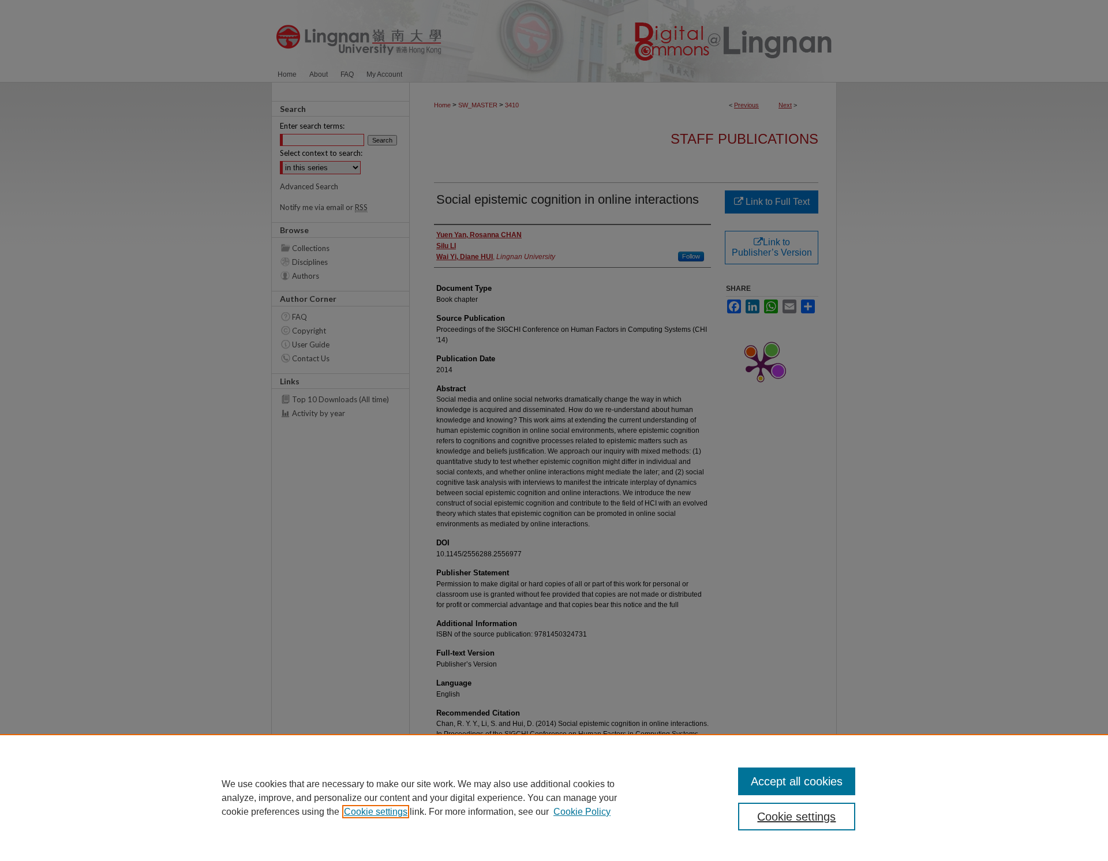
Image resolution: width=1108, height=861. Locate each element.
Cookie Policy (582, 812)
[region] (554, 797)
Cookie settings (375, 812)
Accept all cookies (797, 781)
